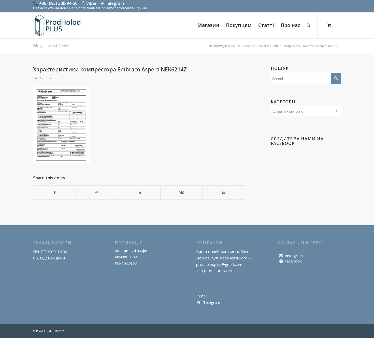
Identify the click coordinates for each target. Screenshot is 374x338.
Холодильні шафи (131, 250)
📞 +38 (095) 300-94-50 (55, 3)
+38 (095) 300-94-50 (215, 270)
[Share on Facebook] (54, 193)
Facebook (293, 261)
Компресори (126, 256)
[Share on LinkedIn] (139, 193)
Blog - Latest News (51, 45)
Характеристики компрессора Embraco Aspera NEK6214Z (110, 69)
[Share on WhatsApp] (97, 193)
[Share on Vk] (182, 193)
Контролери (126, 263)
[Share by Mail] (224, 193)
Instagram (294, 255)
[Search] (308, 25)
